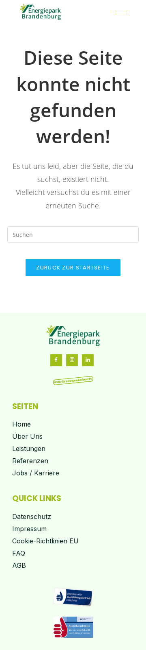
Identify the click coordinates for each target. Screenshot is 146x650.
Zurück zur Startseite (73, 267)
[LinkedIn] (88, 360)
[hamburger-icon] (121, 12)
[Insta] (72, 360)
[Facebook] (56, 360)
